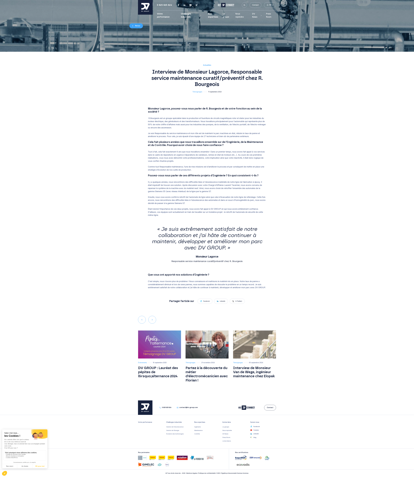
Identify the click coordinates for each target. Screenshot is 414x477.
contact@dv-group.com (188, 407)
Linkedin (222, 301)
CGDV (218, 473)
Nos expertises (213, 15)
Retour (137, 26)
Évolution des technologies (175, 434)
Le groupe (226, 427)
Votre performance (145, 422)
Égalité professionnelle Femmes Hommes (235, 473)
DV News (254, 15)
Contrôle (197, 434)
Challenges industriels (186, 15)
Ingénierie (197, 427)
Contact (255, 5)
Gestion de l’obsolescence (174, 427)
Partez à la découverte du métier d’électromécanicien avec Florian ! (207, 374)
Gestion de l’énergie (172, 430)
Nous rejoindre (227, 430)
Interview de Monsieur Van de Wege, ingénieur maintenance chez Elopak (254, 372)
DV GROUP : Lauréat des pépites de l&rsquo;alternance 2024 (158, 372)
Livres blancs (227, 441)
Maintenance (198, 430)
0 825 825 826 (164, 5)
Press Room (226, 437)
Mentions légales (191, 473)
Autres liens (226, 422)
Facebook (206, 301)
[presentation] (142, 320)
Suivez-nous (254, 422)
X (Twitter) (238, 301)
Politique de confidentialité (207, 473)
